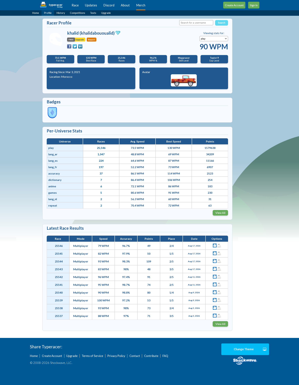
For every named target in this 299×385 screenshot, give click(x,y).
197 (101, 167)
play (51, 147)
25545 (59, 253)
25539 (59, 300)
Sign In (254, 5)
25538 (59, 308)
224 (101, 160)
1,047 (101, 154)
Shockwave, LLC (245, 361)
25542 (59, 277)
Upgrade (106, 12)
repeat (52, 205)
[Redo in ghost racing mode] (219, 245)
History (61, 12)
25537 (59, 315)
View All (220, 212)
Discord (108, 5)
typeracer (55, 5)
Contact (134, 356)
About (125, 5)
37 (101, 173)
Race (75, 5)
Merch (140, 5)
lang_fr (52, 167)
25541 (59, 284)
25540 (59, 292)
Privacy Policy (116, 356)
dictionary (55, 179)
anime (52, 186)
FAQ (165, 356)
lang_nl (52, 199)
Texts (93, 12)
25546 (59, 245)
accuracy (54, 173)
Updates (91, 5)
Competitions (77, 12)
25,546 (101, 147)
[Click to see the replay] (215, 245)
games (52, 192)
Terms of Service (92, 356)
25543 (59, 269)
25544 (59, 261)
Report (91, 39)
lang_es (53, 160)
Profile (48, 12)
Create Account (234, 5)
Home (35, 12)
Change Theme (244, 349)
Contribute (151, 356)
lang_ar (52, 154)
